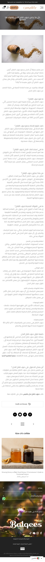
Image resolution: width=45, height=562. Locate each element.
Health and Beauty (21, 404)
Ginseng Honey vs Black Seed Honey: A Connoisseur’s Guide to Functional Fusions (22, 473)
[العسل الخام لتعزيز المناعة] (33, 424)
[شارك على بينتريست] (25, 414)
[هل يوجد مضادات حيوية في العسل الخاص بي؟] (11, 424)
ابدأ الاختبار (14, 7)
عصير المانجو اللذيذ (9, 355)
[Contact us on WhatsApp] (3, 498)
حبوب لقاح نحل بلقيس (31, 394)
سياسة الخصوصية (17, 539)
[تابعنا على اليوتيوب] (34, 533)
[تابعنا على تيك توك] (30, 533)
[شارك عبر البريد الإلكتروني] (20, 414)
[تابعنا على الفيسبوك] (41, 533)
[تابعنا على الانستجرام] (37, 533)
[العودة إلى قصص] (22, 424)
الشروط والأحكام (26, 539)
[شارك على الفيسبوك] (30, 414)
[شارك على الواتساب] (15, 414)
